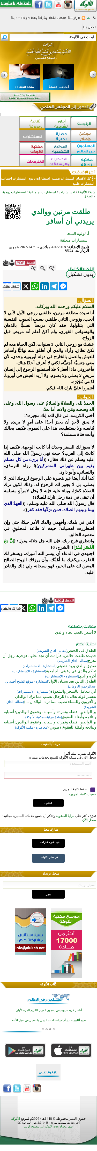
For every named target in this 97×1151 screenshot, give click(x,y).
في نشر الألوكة (49, 857)
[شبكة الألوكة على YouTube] (58, 5)
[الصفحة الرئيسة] (94, 19)
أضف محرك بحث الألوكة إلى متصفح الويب (48, 1126)
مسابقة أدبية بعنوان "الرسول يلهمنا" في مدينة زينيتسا (49, 1021)
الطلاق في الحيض (81, 650)
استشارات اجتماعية (14, 178)
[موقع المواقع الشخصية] (58, 148)
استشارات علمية (83, 184)
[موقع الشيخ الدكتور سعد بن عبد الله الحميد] (48, 53)
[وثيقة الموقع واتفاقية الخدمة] (29, 20)
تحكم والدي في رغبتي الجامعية (71, 671)
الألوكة (15, 1119)
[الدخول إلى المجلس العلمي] (63, 108)
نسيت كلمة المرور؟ (82, 794)
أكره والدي (87, 676)
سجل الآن (89, 820)
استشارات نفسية (62, 178)
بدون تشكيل (80, 274)
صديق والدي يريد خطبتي (76, 666)
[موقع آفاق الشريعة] (58, 123)
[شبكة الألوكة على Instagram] (68, 5)
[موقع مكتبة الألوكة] (32, 148)
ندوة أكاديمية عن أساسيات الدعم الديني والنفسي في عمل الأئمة (49, 1011)
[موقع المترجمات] (32, 161)
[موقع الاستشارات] (32, 136)
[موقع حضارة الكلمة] (58, 136)
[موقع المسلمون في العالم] (84, 148)
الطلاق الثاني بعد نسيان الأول (72, 681)
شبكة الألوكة (86, 192)
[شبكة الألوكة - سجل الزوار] (57, 19)
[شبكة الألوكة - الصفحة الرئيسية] (74, 20)
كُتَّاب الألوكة (48, 984)
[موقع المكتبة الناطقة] (84, 161)
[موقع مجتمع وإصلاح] (84, 136)
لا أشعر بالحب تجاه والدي (75, 632)
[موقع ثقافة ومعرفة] (32, 123)
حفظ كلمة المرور (75, 789)
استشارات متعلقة (74, 240)
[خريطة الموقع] (89, 19)
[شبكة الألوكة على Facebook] (38, 5)
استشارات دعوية (39, 178)
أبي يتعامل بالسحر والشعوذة (73, 691)
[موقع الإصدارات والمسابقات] (58, 161)
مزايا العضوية (65, 816)
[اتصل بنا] (89, 29)
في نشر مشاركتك (49, 842)
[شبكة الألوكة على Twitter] (48, 5)
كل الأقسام (83, 178)
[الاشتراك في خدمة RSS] (83, 19)
